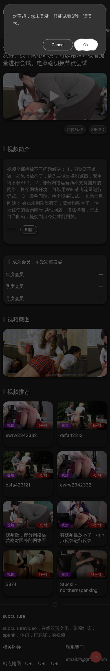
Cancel (58, 44)
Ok (86, 44)
